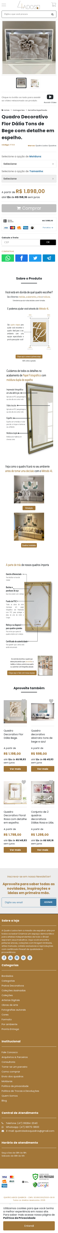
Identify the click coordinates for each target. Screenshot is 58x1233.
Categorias (19, 110)
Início (7, 110)
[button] (50, 99)
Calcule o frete (10, 237)
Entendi (29, 1226)
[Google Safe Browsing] (41, 1184)
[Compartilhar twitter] (35, 258)
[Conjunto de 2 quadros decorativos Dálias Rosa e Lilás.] (43, 815)
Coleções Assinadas (14, 990)
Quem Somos (10, 1095)
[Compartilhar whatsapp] (8, 258)
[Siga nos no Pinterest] (23, 957)
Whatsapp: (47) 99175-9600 (22, 1127)
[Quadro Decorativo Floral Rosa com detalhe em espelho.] (15, 815)
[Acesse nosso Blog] (29, 957)
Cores (5, 1014)
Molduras (7, 1081)
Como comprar (11, 1071)
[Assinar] (48, 902)
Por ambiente (9, 1024)
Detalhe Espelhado (37, 110)
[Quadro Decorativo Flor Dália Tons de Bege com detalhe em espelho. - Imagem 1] (21, 83)
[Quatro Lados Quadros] (28, 5)
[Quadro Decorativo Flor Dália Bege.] (15, 734)
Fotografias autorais (14, 1009)
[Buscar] (52, 14)
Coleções (7, 995)
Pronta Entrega (10, 1029)
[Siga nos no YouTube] (10, 957)
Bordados (7, 976)
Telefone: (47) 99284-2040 (21, 1123)
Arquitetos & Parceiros (15, 1057)
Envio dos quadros (12, 1076)
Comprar (31, 208)
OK (48, 242)
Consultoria (8, 1062)
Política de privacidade (15, 1086)
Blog (4, 1100)
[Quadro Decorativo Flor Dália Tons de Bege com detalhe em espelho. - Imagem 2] (35, 83)
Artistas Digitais (11, 1000)
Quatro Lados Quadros (45, 145)
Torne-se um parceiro (14, 1066)
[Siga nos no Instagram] (17, 957)
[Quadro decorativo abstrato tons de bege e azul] (43, 734)
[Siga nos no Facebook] (4, 957)
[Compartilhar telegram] (49, 258)
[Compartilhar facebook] (21, 258)
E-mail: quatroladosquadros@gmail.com (30, 1131)
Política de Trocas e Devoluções (20, 1091)
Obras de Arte (10, 1005)
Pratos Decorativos (13, 985)
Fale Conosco (10, 1052)
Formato (7, 1019)
